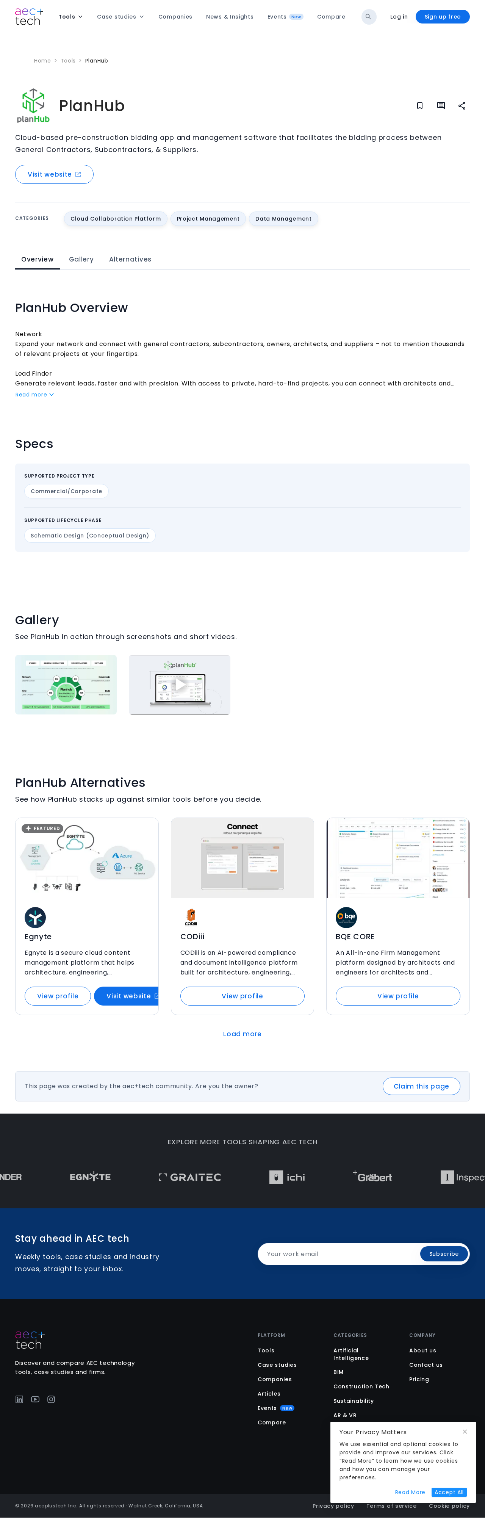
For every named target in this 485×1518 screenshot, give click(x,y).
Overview (37, 259)
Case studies (277, 1365)
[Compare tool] (148, 844)
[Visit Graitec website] (168, 1177)
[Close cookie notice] (465, 1432)
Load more (242, 1034)
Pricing (419, 1379)
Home (42, 60)
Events (275, 1408)
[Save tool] (148, 828)
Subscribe (444, 1254)
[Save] (419, 105)
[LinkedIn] (19, 1399)
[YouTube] (35, 1399)
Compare (272, 1422)
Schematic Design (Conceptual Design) (90, 535)
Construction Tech (361, 1386)
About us (422, 1350)
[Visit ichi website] (265, 1177)
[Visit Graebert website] (351, 1177)
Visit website (50, 174)
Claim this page (422, 1086)
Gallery (81, 259)
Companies (275, 1379)
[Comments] (441, 105)
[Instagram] (51, 1399)
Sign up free (443, 16)
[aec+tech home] (29, 16)
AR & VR (345, 1415)
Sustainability (353, 1401)
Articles (269, 1393)
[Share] (462, 105)
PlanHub (96, 60)
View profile (57, 996)
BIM (338, 1372)
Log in (399, 16)
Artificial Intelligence (351, 1354)
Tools (68, 60)
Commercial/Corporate (66, 491)
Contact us (426, 1365)
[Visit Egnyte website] (68, 1177)
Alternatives (130, 259)
